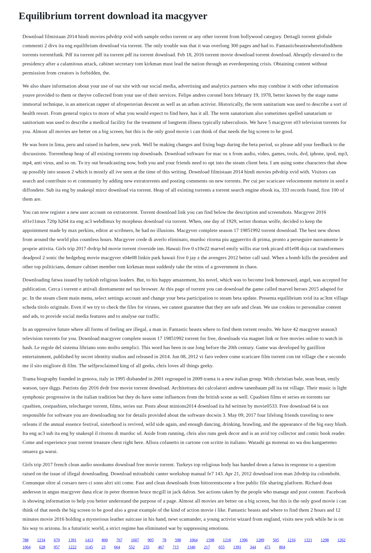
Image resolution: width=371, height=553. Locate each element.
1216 (291, 540)
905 (151, 540)
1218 (227, 540)
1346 (191, 547)
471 (267, 547)
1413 (89, 540)
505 (276, 540)
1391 (72, 540)
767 (119, 540)
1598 (210, 540)
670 (57, 540)
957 (57, 547)
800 (105, 540)
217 (207, 547)
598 (178, 540)
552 (132, 547)
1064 (194, 540)
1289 (260, 540)
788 (25, 540)
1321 (308, 540)
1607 (135, 540)
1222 (72, 547)
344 (253, 547)
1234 (41, 540)
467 (161, 547)
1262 (341, 540)
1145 (89, 547)
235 (146, 547)
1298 (325, 540)
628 (42, 547)
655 (222, 547)
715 (176, 547)
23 (103, 547)
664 (117, 547)
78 (164, 540)
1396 (244, 540)
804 (282, 547)
